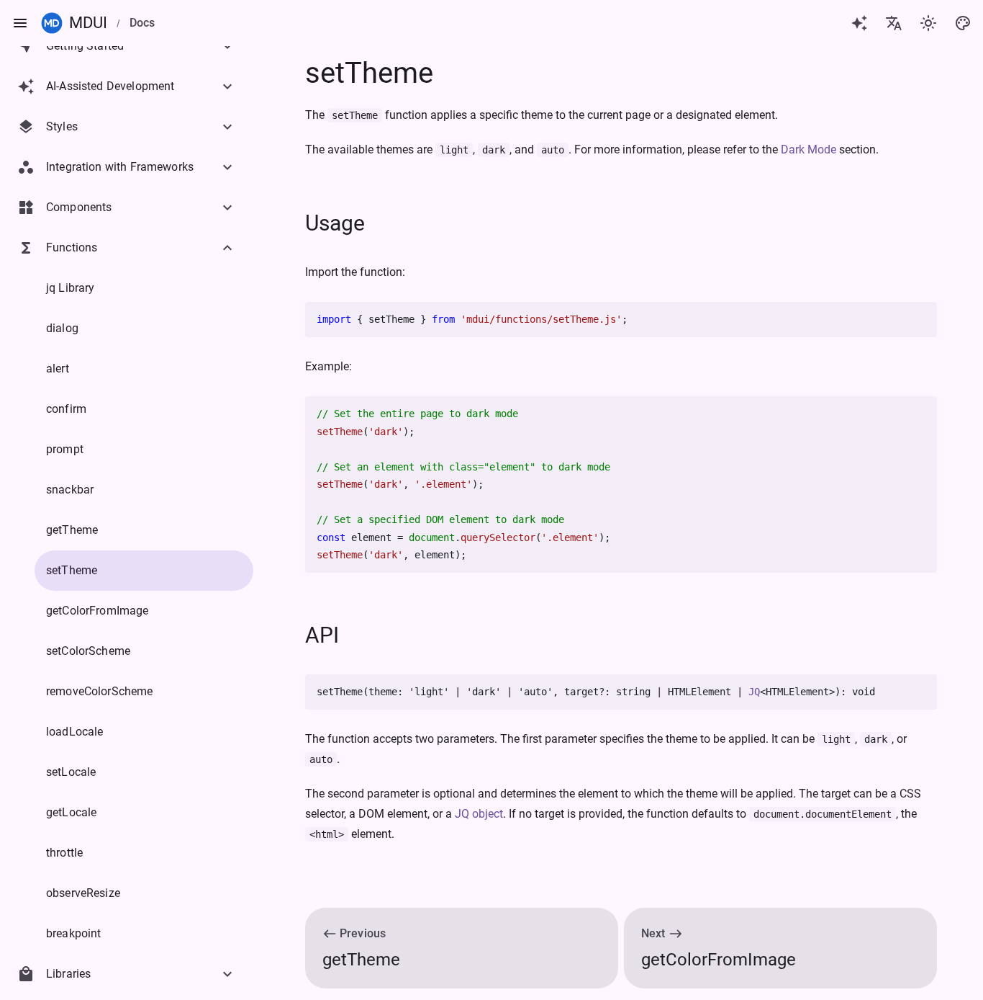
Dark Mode (808, 149)
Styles (62, 126)
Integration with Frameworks (120, 167)
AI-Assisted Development (110, 86)
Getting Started (85, 46)
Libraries (68, 974)
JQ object (479, 814)
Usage (335, 223)
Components (79, 207)
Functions (71, 247)
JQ (754, 691)
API (322, 635)
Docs (142, 23)
